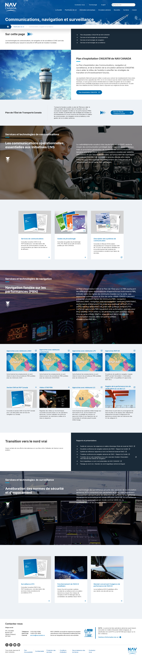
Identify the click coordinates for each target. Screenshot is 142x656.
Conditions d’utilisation (63, 651)
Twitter (7, 644)
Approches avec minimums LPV (84, 351)
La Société (58, 10)
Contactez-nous (80, 5)
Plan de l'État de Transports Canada (118, 113)
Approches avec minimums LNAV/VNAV (49, 351)
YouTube (14, 644)
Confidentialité (39, 651)
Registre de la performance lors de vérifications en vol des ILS (118, 387)
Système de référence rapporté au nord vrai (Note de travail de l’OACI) (102, 451)
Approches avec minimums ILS (84, 387)
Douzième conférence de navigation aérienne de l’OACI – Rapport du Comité (104, 449)
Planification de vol (71, 10)
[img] (113, 5)
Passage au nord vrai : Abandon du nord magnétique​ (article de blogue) (102, 464)
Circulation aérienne (104, 10)
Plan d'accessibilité (28, 651)
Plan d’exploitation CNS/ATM (86, 92)
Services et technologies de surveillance (92, 42)
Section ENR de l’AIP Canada (18, 387)
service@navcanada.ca (37, 635)
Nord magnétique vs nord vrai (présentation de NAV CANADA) (100, 461)
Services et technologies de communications (94, 37)
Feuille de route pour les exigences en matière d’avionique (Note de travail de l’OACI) (107, 446)
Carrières (126, 10)
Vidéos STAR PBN (46, 387)
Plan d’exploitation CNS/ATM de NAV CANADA (95, 35)
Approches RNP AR (112, 351)
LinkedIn (18, 644)
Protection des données (51, 651)
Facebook (10, 644)
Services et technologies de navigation (92, 40)
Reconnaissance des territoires (78, 651)
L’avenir (134, 10)
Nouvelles (117, 10)
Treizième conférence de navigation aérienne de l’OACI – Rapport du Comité (104, 454)
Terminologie (93, 4)
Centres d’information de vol (108, 637)
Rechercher (123, 7)
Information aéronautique (87, 10)
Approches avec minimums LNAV (19, 351)
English (103, 5)
